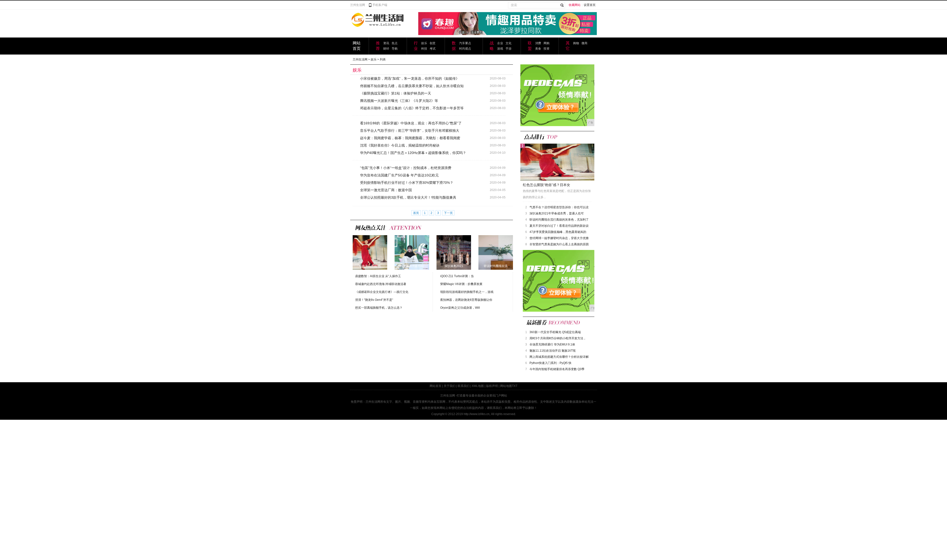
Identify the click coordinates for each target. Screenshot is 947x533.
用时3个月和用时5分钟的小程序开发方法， (557, 338)
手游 (508, 48)
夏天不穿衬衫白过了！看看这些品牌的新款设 (559, 226)
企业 (500, 43)
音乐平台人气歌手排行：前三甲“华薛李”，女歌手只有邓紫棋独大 (409, 131)
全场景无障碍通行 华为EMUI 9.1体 (552, 344)
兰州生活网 (357, 5)
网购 (546, 43)
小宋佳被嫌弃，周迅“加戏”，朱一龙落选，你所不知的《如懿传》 (409, 78)
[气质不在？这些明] (412, 252)
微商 (584, 43)
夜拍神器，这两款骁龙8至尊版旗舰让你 (466, 300)
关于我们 (449, 386)
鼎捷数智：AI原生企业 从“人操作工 (378, 276)
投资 (546, 48)
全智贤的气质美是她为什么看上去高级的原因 (559, 244)
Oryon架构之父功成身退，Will (460, 307)
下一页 (448, 213)
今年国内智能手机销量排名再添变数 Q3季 (556, 369)
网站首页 (435, 386)
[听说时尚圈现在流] (495, 252)
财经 (386, 48)
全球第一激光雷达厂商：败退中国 (386, 190)
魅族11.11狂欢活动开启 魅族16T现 (552, 350)
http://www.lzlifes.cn (477, 414)
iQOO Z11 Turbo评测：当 (457, 276)
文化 (508, 43)
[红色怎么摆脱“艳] (370, 252)
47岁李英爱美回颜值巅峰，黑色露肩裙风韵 (557, 232)
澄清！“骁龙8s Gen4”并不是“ (374, 300)
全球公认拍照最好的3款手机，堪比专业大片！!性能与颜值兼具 (408, 197)
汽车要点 (465, 43)
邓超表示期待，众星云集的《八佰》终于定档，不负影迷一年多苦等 (412, 108)
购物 (576, 43)
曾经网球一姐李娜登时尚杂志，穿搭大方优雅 (559, 238)
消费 (538, 43)
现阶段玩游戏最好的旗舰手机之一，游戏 (466, 292)
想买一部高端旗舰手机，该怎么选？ (378, 307)
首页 (416, 213)
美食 (538, 48)
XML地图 (478, 386)
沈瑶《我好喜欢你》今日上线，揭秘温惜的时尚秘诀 (399, 145)
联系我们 (464, 386)
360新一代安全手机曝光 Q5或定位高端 (555, 332)
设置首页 (590, 5)
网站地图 (506, 386)
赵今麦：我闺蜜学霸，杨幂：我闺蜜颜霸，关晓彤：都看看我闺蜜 (410, 138)
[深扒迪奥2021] (454, 252)
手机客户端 (379, 5)
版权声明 (492, 386)
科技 (424, 48)
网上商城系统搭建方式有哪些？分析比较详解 (559, 357)
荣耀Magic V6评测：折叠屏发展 (461, 284)
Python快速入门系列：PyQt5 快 (550, 363)
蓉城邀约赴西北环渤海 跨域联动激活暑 (380, 284)
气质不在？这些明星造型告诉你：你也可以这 (559, 207)
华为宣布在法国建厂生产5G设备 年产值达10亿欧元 (399, 175)
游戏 (500, 48)
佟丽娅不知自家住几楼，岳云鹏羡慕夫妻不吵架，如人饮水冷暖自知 (412, 86)
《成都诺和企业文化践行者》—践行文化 (381, 292)
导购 (395, 48)
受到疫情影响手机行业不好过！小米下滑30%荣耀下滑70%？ (406, 183)
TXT (514, 386)
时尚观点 (465, 48)
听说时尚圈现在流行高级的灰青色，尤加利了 (559, 219)
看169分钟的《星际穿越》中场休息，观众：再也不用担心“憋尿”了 (411, 123)
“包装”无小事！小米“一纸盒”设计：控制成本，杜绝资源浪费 (405, 168)
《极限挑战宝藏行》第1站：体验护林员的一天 (395, 93)
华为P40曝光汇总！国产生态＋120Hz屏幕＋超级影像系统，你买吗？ (413, 153)
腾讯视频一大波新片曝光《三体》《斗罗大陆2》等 (399, 101)
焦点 (395, 43)
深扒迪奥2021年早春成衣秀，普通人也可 (556, 213)
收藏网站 (575, 5)
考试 (433, 48)
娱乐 (424, 43)
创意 (433, 43)
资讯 (386, 43)
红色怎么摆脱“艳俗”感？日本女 (546, 185)
